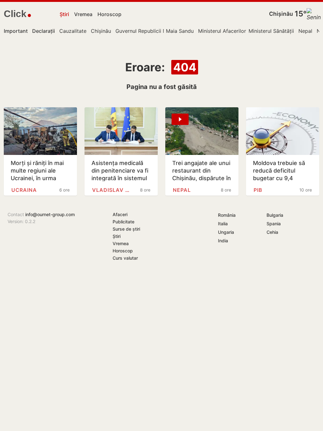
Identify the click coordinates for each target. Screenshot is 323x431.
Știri (64, 14)
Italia (223, 223)
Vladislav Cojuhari (112, 190)
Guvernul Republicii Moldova (149, 31)
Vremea (83, 14)
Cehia (272, 232)
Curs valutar (125, 258)
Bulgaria (275, 215)
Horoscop (109, 14)
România (227, 215)
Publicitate (123, 221)
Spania (274, 223)
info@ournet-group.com (50, 214)
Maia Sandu (180, 31)
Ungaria (226, 232)
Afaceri (120, 214)
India (223, 240)
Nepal (305, 31)
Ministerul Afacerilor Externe (232, 31)
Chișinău (281, 13)
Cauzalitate (72, 31)
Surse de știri (126, 229)
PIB (258, 190)
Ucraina (24, 190)
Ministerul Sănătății (271, 31)
